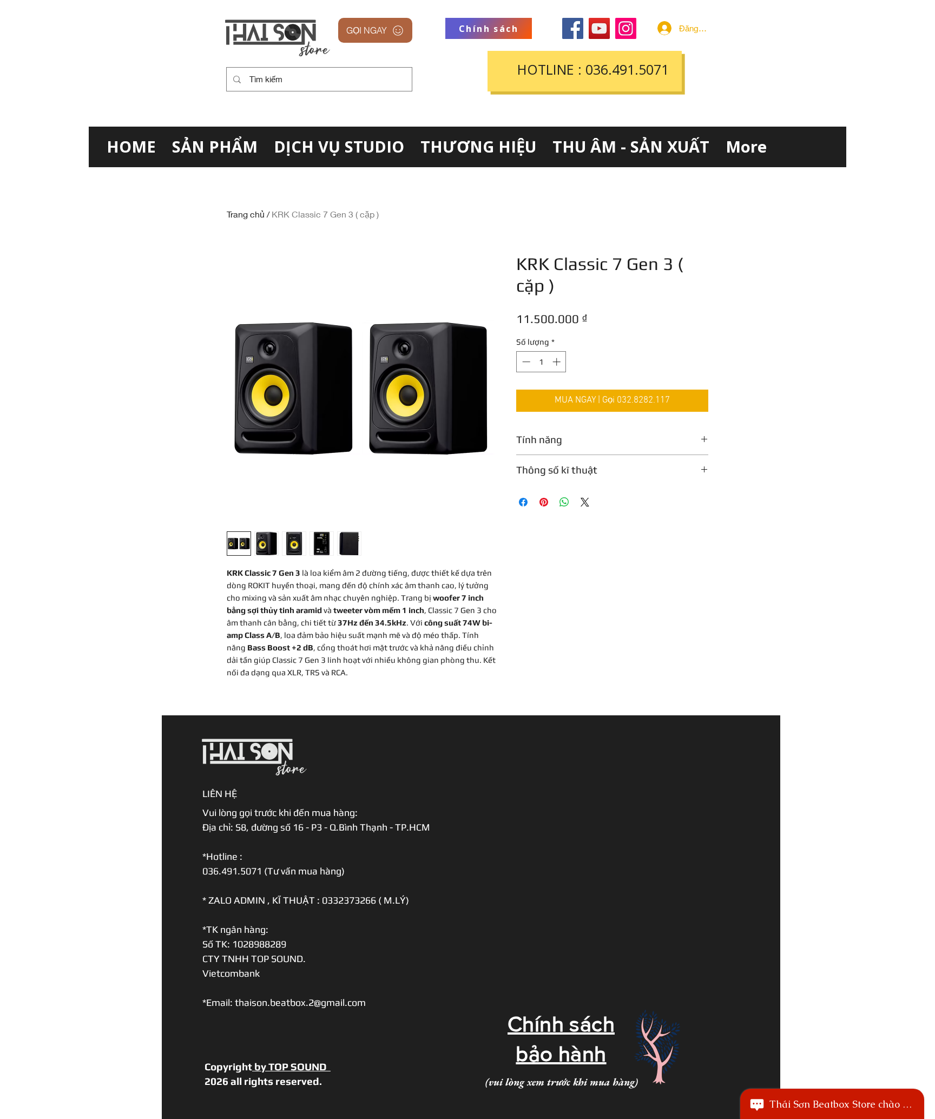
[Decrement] (525, 362)
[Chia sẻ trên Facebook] (523, 502)
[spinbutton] (541, 362)
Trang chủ (246, 214)
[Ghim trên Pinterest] (543, 502)
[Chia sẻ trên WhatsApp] (564, 502)
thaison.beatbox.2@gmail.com (300, 1002)
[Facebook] (572, 28)
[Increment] (557, 362)
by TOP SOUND (291, 1066)
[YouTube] (599, 28)
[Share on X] (584, 502)
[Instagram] (625, 28)
